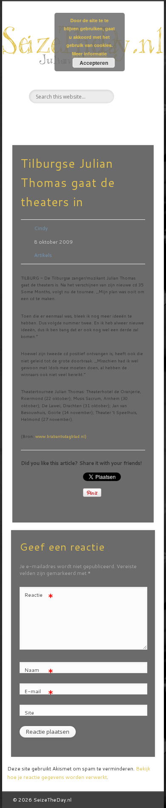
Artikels (43, 255)
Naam (39, 671)
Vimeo (99, 118)
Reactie (39, 596)
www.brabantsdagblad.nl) (60, 436)
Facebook (64, 118)
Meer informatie (89, 53)
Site (29, 712)
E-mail (39, 692)
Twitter (82, 118)
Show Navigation (132, 76)
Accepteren (94, 63)
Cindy (41, 228)
